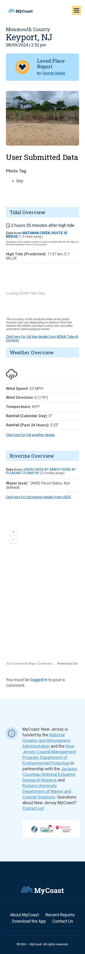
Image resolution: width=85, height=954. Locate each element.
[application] (42, 595)
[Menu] (76, 10)
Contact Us (62, 921)
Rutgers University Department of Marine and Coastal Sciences (46, 791)
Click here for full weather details (30, 435)
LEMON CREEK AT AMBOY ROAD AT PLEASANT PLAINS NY (41, 471)
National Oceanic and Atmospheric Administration (46, 740)
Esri (75, 663)
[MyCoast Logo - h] (20, 11)
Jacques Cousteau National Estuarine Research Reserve (49, 774)
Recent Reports (60, 914)
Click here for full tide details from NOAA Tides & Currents (42, 338)
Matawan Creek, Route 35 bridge (36, 234)
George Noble (53, 73)
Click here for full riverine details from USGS (38, 497)
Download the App (29, 921)
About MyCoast (24, 914)
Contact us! (33, 808)
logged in (38, 679)
